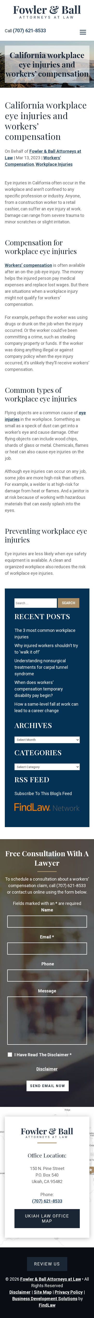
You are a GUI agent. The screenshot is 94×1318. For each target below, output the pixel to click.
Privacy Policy (69, 1292)
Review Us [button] (47, 1263)
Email (47, 936)
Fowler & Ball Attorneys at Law (50, 1279)
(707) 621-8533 (29, 30)
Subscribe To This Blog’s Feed (43, 793)
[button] (83, 32)
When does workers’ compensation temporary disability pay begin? (38, 689)
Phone (47, 963)
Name (47, 909)
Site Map (43, 1292)
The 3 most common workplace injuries (44, 633)
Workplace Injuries (54, 164)
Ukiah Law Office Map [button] (47, 1218)
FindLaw (47, 1305)
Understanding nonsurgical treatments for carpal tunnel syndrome (41, 667)
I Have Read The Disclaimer (43, 1054)
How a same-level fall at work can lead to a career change (46, 707)
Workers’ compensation (28, 265)
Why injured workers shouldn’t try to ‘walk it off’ (46, 649)
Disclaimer (47, 1068)
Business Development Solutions (44, 1298)
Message (47, 990)
